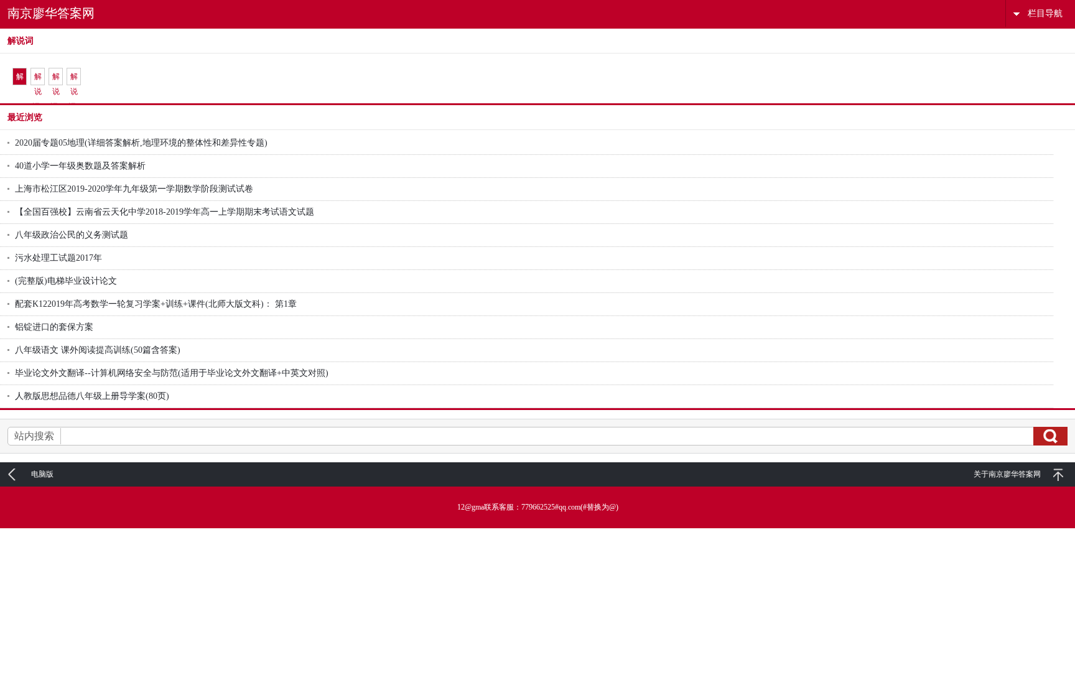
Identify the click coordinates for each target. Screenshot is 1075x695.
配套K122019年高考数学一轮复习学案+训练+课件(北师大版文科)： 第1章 (156, 304)
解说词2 (38, 78)
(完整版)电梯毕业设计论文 (66, 281)
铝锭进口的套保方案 (54, 327)
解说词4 (74, 78)
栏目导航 (1045, 13)
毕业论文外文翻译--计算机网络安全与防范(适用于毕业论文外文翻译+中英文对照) (171, 373)
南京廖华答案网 (51, 13)
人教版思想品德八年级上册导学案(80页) (92, 396)
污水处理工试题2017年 (58, 258)
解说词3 (56, 78)
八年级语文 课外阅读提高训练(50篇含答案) (97, 350)
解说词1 (20, 78)
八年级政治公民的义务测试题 (71, 235)
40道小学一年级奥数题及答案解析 (80, 165)
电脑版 (42, 474)
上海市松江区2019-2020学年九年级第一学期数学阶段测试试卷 (134, 189)
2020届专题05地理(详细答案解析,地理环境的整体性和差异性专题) (141, 142)
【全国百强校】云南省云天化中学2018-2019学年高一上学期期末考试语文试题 (164, 212)
